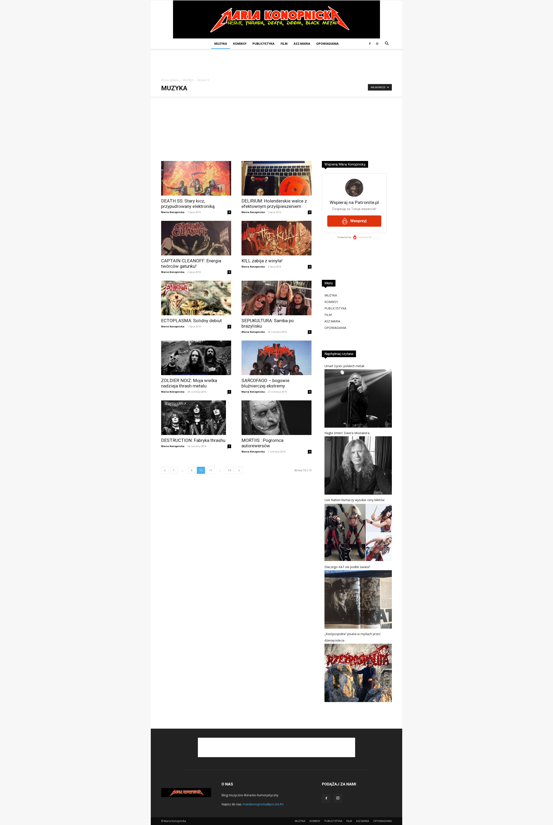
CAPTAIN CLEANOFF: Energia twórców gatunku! (191, 263)
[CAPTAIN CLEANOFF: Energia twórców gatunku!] (196, 238)
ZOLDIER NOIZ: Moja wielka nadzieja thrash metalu (189, 383)
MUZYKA (220, 43)
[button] (386, 44)
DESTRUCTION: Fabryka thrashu (193, 440)
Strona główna (170, 80)
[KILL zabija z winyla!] (276, 238)
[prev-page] (164, 470)
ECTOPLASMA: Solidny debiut (191, 320)
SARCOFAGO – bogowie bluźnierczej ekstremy (265, 383)
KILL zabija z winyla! (262, 260)
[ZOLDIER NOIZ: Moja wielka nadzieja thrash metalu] (196, 358)
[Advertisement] (276, 63)
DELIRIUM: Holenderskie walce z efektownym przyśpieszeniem (274, 203)
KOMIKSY (239, 43)
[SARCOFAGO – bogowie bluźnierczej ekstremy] (276, 358)
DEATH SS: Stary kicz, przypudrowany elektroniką (188, 203)
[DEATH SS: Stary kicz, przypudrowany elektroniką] (196, 178)
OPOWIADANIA (327, 43)
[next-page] (239, 470)
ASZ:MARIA (302, 43)
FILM (284, 43)
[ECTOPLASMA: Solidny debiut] (196, 298)
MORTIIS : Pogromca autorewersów (262, 443)
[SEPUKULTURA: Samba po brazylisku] (276, 298)
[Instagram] (377, 43)
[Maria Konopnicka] (276, 19)
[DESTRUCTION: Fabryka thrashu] (196, 417)
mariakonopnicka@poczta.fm (263, 804)
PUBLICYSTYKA (264, 43)
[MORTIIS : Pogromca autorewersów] (276, 417)
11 (210, 470)
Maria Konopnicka (172, 212)
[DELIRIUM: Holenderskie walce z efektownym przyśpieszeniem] (276, 178)
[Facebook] (370, 43)
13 (229, 470)
